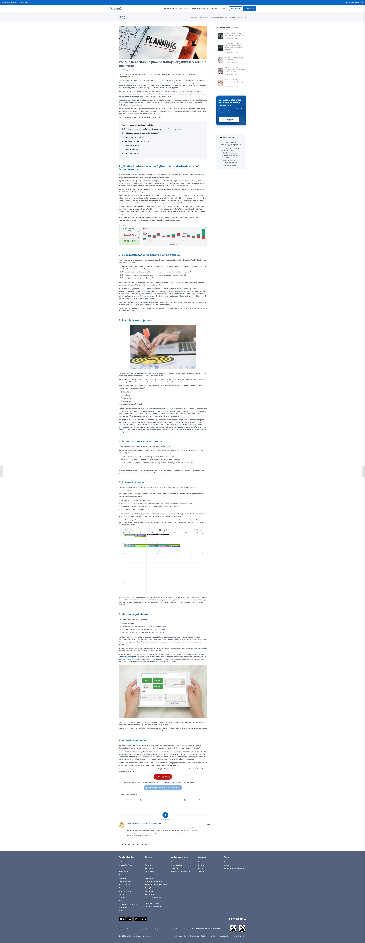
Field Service (149, 871)
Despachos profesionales (153, 906)
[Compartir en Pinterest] (170, 800)
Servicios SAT (149, 875)
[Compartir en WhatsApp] (155, 800)
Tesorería (122, 901)
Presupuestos (123, 871)
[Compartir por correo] (199, 800)
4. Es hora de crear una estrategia (135, 141)
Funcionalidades (169, 8)
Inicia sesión (235, 8)
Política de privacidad (191, 936)
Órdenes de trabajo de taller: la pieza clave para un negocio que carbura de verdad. (234, 46)
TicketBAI (174, 868)
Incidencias (123, 878)
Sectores (182, 8)
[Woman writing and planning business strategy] (163, 42)
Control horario (124, 894)
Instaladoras (149, 891)
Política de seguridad (208, 936)
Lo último (236, 27)
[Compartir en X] (141, 800)
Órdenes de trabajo (125, 881)
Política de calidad (224, 936)
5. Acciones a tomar (130, 145)
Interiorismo (149, 878)
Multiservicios (149, 894)
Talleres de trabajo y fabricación (156, 885)
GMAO (121, 911)
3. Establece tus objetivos (132, 137)
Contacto (201, 871)
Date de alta (24, 2)
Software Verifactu (125, 865)
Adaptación (228, 865)
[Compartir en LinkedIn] (185, 800)
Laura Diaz (133, 70)
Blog (122, 17)
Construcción (149, 862)
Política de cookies (238, 936)
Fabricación (123, 907)
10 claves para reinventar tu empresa (234, 59)
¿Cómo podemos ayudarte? (352, 2)
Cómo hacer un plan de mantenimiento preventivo (234, 34)
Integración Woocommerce (128, 904)
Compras (122, 898)
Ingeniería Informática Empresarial (152, 929)
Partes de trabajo (125, 885)
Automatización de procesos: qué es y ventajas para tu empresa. (235, 70)
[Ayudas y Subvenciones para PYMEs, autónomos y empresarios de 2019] (363, 471)
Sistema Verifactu (177, 865)
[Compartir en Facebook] (126, 800)
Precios (223, 8)
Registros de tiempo (125, 891)
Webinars (201, 865)
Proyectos (122, 875)
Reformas (148, 865)
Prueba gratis (249, 8)
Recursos (213, 8)
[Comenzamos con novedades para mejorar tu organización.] (1, 471)
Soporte (200, 868)
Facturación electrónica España (182, 862)
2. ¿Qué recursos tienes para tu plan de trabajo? (140, 133)
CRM (120, 868)
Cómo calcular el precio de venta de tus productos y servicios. (234, 82)
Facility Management (152, 888)
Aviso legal (178, 936)
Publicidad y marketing (152, 903)
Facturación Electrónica (198, 8)
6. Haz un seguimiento (131, 149)
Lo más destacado (223, 27)
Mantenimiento (150, 868)
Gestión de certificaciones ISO (234, 868)
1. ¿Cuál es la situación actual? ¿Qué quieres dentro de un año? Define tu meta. (151, 129)
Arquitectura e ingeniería (153, 881)
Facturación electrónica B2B (180, 871)
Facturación (123, 862)
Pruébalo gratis (228, 120)
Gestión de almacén (125, 888)
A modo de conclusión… (132, 153)
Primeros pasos (203, 875)
